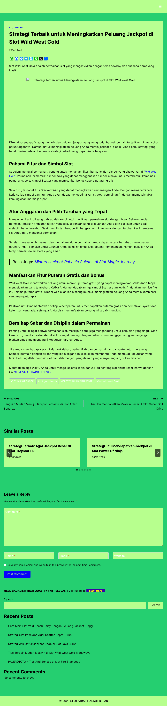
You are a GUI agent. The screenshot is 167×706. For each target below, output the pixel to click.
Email (64, 556)
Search (8, 599)
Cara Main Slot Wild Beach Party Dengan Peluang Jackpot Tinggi (50, 626)
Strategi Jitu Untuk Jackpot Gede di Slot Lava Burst (42, 644)
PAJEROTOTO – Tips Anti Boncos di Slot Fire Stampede (44, 661)
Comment (12, 511)
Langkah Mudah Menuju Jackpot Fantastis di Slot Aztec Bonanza (40, 403)
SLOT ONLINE (16, 27)
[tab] (77, 470)
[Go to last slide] (9, 453)
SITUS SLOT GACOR (22, 381)
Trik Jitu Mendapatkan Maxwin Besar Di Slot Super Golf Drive (127, 403)
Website (119, 556)
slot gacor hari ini (47, 381)
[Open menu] (160, 6)
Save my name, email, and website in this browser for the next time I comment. (54, 564)
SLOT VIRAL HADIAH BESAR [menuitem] (33, 372)
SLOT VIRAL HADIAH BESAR (77, 381)
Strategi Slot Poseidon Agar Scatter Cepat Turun (40, 635)
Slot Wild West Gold (108, 381)
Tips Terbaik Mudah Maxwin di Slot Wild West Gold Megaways (49, 652)
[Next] (157, 453)
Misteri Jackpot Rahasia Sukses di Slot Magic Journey (84, 261)
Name (10, 556)
